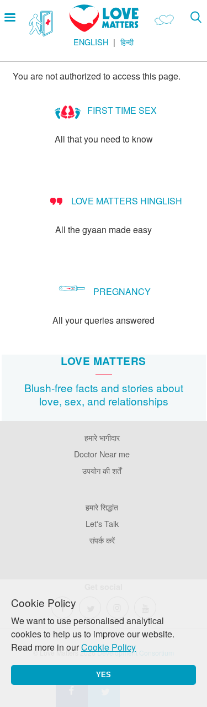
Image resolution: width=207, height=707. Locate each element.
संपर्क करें (102, 540)
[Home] (104, 28)
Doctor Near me (102, 454)
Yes (103, 675)
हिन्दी (127, 42)
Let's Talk (102, 523)
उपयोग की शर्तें (101, 470)
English (90, 42)
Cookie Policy (108, 647)
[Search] (196, 16)
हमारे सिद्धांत (102, 507)
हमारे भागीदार (102, 437)
